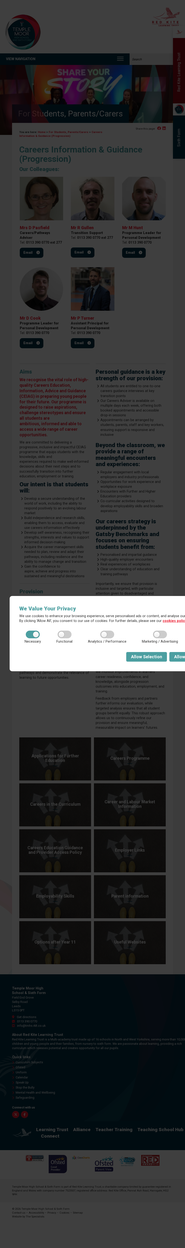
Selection (146, 656)
